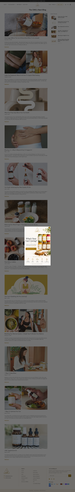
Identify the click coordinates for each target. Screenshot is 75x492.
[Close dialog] (49, 228)
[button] (37, 246)
